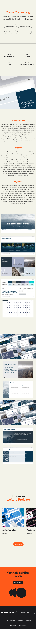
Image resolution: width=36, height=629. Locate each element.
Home (6, 620)
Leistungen (28, 620)
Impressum (13, 625)
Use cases (20, 620)
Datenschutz (22, 625)
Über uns (12, 620)
